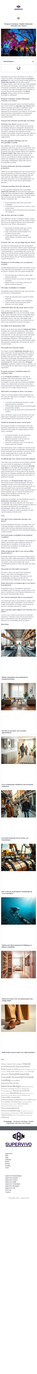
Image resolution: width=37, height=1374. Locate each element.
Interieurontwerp (27, 1086)
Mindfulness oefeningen (27, 1093)
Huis (6, 1155)
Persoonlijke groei (29, 1100)
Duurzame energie (24, 1069)
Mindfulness (15, 1093)
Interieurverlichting (7, 1088)
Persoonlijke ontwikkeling (11, 1102)
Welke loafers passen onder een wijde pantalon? (18, 1052)
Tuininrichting (6, 1115)
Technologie (7, 1121)
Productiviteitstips (26, 1102)
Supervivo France (11, 1180)
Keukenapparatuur (6, 1091)
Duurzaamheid (22, 1066)
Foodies (7, 1166)
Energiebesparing (19, 1073)
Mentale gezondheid (21, 1091)
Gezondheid (15, 1080)
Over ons (8, 1190)
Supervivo (8, 1153)
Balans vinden (6, 1064)
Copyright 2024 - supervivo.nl (18, 1198)
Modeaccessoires (17, 1095)
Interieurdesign (11, 1086)
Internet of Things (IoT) (22, 1088)
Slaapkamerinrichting (7, 1106)
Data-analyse (17, 1064)
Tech (7, 1168)
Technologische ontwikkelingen (10, 1113)
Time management (26, 1113)
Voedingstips (29, 1115)
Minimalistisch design (6, 1095)
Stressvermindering (10, 1110)
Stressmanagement (10, 1108)
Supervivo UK (10, 1188)
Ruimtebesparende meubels (9, 1104)
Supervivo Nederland (12, 1184)
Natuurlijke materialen (10, 1097)
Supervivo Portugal (12, 1186)
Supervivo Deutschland (13, 1176)
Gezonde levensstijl (12, 1077)
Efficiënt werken (24, 1071)
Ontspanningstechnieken (12, 1099)
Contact (8, 1192)
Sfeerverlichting (22, 1104)
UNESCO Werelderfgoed (18, 1115)
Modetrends (26, 1095)
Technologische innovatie (26, 1111)
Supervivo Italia (10, 1182)
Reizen (7, 1164)
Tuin (6, 1157)
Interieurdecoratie (10, 1083)
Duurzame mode (13, 1071)
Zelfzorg (5, 1117)
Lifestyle (8, 1159)
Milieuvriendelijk (5, 1093)
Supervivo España (11, 1178)
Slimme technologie (18, 1105)
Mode (7, 1161)
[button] (18, 18)
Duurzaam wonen (9, 1069)
